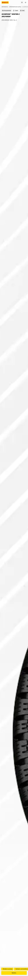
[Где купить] (22, 2)
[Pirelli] (7, 2)
